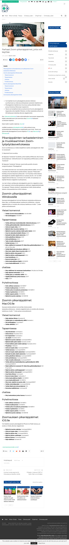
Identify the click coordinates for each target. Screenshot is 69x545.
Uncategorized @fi (10, 487)
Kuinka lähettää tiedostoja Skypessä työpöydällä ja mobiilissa (56, 146)
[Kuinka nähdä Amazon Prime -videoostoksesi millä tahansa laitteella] (51, 200)
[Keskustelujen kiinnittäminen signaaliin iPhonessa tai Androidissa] (51, 178)
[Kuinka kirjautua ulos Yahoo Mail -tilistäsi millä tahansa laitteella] (51, 233)
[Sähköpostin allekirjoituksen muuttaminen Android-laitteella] (51, 243)
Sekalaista (51, 61)
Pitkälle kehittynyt (53, 51)
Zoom (21, 124)
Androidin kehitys (53, 71)
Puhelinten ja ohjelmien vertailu (56, 75)
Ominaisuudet (48, 16)
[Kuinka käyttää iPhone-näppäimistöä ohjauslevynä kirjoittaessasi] (51, 166)
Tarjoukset (51, 58)
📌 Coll (50, 68)
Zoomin (29, 118)
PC (28, 131)
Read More (41, 543)
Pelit (6, 16)
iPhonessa (5, 133)
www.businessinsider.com (10, 447)
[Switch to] (29, 1)
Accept (34, 543)
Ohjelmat (38, 16)
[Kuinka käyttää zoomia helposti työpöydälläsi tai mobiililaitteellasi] (51, 156)
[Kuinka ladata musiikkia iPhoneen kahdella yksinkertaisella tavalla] (51, 222)
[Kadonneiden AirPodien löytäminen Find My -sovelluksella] (51, 113)
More (54, 1)
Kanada (50, 82)
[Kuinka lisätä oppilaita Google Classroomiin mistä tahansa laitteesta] (10, 490)
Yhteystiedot (23, 1)
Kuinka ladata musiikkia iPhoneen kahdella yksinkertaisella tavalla (57, 223)
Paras (20, 16)
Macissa (35, 131)
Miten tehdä (13, 16)
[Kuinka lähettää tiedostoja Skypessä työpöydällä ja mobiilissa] (51, 145)
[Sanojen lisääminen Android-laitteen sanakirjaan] (36, 490)
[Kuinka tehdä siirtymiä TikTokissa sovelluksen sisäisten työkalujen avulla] (51, 133)
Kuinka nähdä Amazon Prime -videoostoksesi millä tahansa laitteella (56, 201)
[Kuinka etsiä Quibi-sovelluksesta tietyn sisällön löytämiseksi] (51, 212)
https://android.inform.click (55, 525)
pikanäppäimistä (17, 127)
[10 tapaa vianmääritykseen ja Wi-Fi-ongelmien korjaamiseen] (51, 123)
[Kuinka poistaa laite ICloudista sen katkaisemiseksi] (23, 490)
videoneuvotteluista (9, 116)
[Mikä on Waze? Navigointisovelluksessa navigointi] (51, 189)
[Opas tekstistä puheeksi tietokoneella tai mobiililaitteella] (51, 253)
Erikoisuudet (28, 16)
